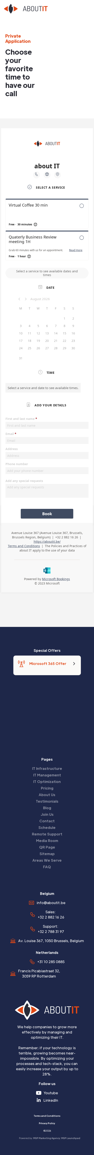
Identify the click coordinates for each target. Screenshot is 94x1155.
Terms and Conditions (47, 1115)
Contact (47, 821)
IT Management (47, 775)
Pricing (47, 788)
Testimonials (47, 801)
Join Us (47, 814)
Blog (47, 807)
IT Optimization (47, 781)
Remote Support (47, 834)
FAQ (47, 867)
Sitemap (47, 853)
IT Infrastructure (47, 768)
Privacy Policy (47, 1123)
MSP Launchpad (70, 1138)
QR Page (47, 847)
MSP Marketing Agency (46, 1138)
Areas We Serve (47, 860)
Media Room (47, 840)
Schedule (47, 827)
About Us (47, 794)
